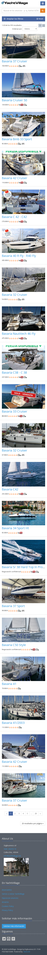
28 (36, 813)
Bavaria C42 (10, 489)
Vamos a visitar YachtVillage (13, 894)
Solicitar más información (14, 926)
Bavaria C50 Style (14, 645)
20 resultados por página (32, 823)
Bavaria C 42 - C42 (14, 217)
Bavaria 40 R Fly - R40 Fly (19, 256)
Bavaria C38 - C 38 (14, 372)
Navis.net (27, 952)
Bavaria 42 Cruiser (14, 178)
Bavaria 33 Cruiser (14, 411)
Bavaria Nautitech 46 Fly (18, 333)
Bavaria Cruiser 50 (14, 100)
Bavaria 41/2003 (13, 723)
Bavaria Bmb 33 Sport (17, 139)
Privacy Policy (7, 910)
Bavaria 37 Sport (13, 606)
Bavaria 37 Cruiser (14, 61)
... (31, 813)
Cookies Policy (8, 906)
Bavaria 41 (9, 684)
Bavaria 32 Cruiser (14, 295)
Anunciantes (7, 890)
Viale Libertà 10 (10, 849)
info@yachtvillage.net (12, 856)
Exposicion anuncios (10, 898)
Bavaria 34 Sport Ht (15, 528)
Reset (40, 19)
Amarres (5, 902)
